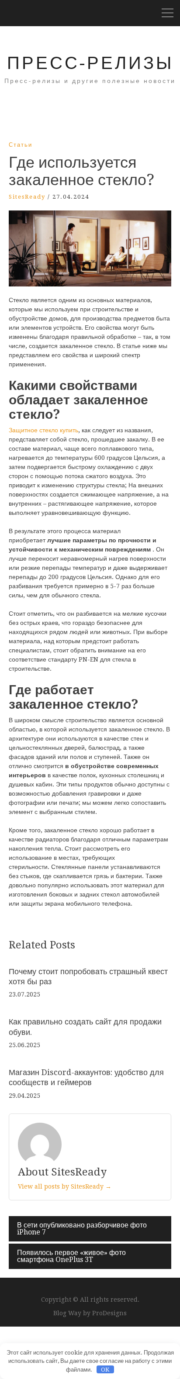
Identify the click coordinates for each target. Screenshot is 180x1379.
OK (105, 1369)
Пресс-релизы (90, 63)
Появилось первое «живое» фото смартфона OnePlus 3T (71, 1256)
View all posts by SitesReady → (64, 1186)
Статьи (20, 144)
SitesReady (27, 196)
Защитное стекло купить (43, 430)
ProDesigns (109, 1313)
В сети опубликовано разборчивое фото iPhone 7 (82, 1228)
